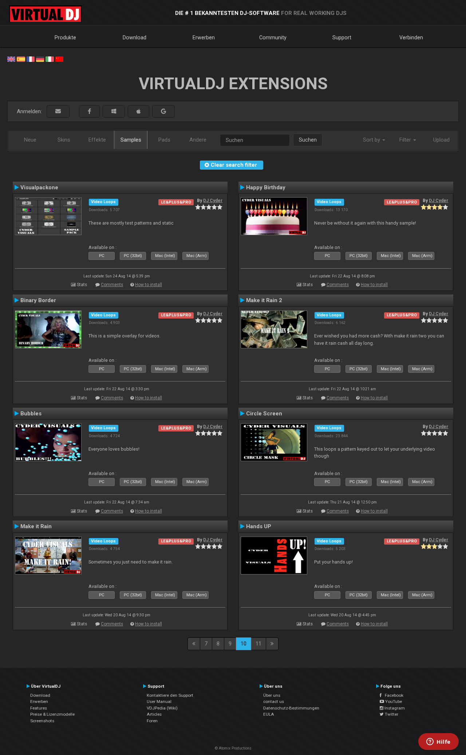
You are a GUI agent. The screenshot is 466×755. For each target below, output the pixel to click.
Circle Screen (264, 413)
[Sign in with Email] (58, 111)
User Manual (159, 701)
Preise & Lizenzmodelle (52, 714)
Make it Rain (36, 526)
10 (243, 643)
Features (38, 708)
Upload (441, 140)
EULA (268, 714)
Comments (112, 284)
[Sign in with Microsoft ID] (114, 111)
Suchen (308, 140)
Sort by (372, 140)
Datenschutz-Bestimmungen (291, 708)
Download (134, 37)
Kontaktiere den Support (170, 695)
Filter (405, 140)
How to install (148, 284)
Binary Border (38, 300)
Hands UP (258, 526)
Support (341, 37)
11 (258, 643)
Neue (30, 140)
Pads (164, 140)
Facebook (392, 695)
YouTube (393, 701)
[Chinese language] (59, 58)
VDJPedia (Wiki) (162, 708)
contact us (273, 701)
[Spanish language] (21, 58)
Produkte (65, 37)
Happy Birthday (265, 187)
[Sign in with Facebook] (89, 111)
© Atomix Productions (233, 748)
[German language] (40, 58)
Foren (152, 720)
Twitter (391, 714)
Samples (131, 140)
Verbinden (411, 37)
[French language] (31, 58)
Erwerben (204, 37)
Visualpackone (39, 187)
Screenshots (42, 720)
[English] (11, 58)
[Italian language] (50, 58)
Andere (197, 140)
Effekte (97, 140)
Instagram (394, 708)
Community (273, 37)
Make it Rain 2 (264, 300)
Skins (64, 140)
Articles (154, 714)
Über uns (271, 695)
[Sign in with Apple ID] (138, 111)
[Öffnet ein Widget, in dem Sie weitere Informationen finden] (438, 742)
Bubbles (31, 413)
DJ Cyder (212, 200)
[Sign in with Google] (163, 111)
